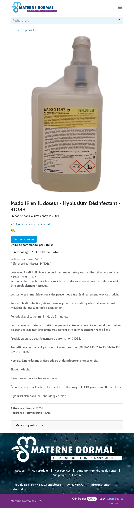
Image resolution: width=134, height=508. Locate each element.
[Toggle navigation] (119, 7)
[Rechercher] (119, 20)
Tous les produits (25, 30)
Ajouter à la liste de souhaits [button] (33, 224)
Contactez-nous (23, 239)
